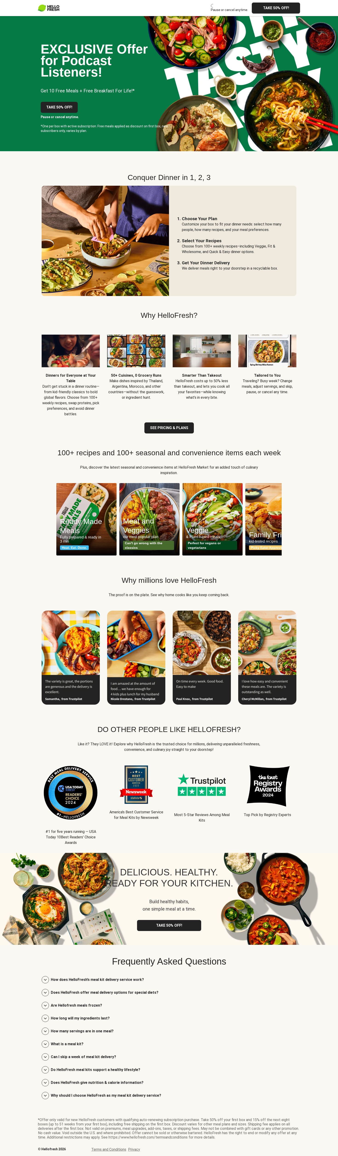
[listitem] (70, 372)
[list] (169, 519)
